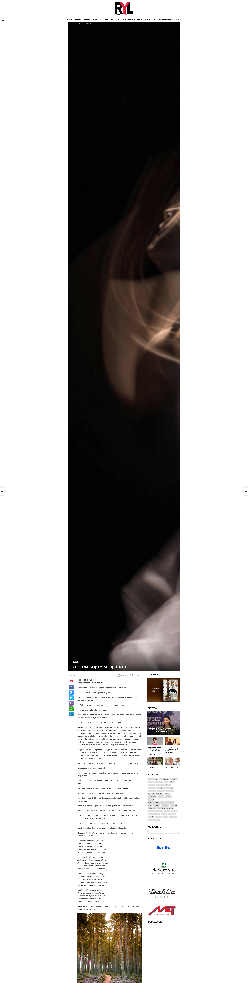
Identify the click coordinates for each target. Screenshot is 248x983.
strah (157, 814)
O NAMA (177, 19)
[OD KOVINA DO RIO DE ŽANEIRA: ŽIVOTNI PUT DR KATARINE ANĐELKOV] (155, 741)
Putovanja (161, 808)
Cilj (166, 782)
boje (150, 782)
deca (172, 782)
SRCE (174, 811)
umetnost (172, 814)
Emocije (151, 788)
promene (152, 808)
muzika (157, 805)
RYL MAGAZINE (165, 19)
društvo (151, 785)
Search (178, 832)
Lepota (169, 796)
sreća (151, 814)
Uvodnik (159, 817)
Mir (150, 805)
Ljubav (151, 799)
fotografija (169, 788)
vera (166, 817)
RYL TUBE (152, 19)
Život (157, 819)
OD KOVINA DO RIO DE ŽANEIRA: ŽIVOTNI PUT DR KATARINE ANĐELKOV (154, 750)
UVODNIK (78, 19)
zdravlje (173, 817)
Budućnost (159, 782)
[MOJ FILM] (2, 491)
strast (164, 814)
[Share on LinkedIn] (71, 714)
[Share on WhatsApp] (71, 708)
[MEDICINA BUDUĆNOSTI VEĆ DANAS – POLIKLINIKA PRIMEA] (172, 741)
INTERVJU (88, 19)
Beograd (174, 779)
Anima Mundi (153, 779)
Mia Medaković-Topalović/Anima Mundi (161, 802)
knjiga (167, 793)
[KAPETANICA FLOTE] (172, 761)
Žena (151, 819)
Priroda (174, 805)
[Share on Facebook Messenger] (71, 692)
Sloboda (152, 811)
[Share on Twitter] (71, 697)
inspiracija (162, 790)
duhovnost (161, 785)
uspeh (151, 817)
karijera (160, 793)
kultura (162, 796)
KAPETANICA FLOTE (172, 767)
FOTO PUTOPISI (140, 19)
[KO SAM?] (155, 761)
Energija (160, 788)
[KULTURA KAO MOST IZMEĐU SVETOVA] (163, 723)
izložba (151, 793)
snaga (160, 811)
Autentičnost (164, 779)
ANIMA (98, 19)
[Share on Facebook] (71, 687)
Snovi (167, 811)
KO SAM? (150, 767)
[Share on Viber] (71, 703)
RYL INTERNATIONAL (123, 19)
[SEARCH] (246, 19)
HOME (69, 19)
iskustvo (170, 790)
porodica (165, 805)
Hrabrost (152, 790)
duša (168, 785)
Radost (170, 808)
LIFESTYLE (108, 19)
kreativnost (152, 796)
